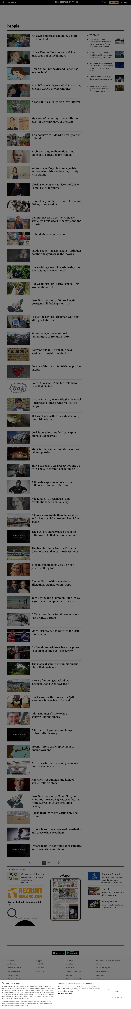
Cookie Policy (25, 998)
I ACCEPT (117, 991)
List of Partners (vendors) (66, 993)
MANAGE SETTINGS (116, 997)
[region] (65, 994)
